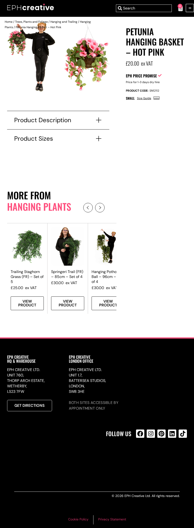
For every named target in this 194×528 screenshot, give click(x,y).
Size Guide (144, 98)
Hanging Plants (39, 206)
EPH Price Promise (141, 76)
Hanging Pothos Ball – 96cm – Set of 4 (107, 276)
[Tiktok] (183, 434)
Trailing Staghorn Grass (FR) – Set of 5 (27, 276)
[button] (88, 207)
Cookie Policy (78, 519)
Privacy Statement (112, 519)
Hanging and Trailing (63, 22)
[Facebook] (140, 434)
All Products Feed (141, 454)
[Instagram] (151, 434)
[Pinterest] (161, 434)
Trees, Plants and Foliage (31, 22)
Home (9, 22)
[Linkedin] (172, 434)
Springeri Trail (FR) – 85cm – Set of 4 (67, 274)
